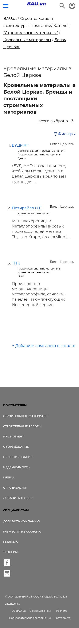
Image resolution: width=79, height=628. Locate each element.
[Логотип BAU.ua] (36, 3)
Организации (14, 487)
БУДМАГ (20, 145)
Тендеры (10, 552)
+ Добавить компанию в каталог (44, 345)
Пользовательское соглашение (30, 617)
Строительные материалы (25, 416)
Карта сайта (62, 617)
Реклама (10, 541)
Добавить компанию (21, 521)
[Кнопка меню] (5, 6)
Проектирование (17, 457)
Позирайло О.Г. (26, 208)
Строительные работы (22, 426)
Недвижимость (16, 467)
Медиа (8, 477)
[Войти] (72, 6)
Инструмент (13, 436)
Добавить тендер (17, 498)
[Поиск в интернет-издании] (62, 6)
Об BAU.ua (19, 610)
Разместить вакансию (22, 531)
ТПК (16, 263)
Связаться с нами (40, 610)
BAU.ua (10, 18)
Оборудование (16, 446)
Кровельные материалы (27, 40)
